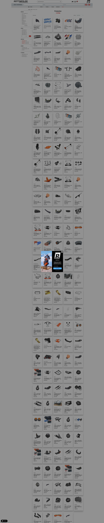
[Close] (62, 252)
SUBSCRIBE (57, 268)
